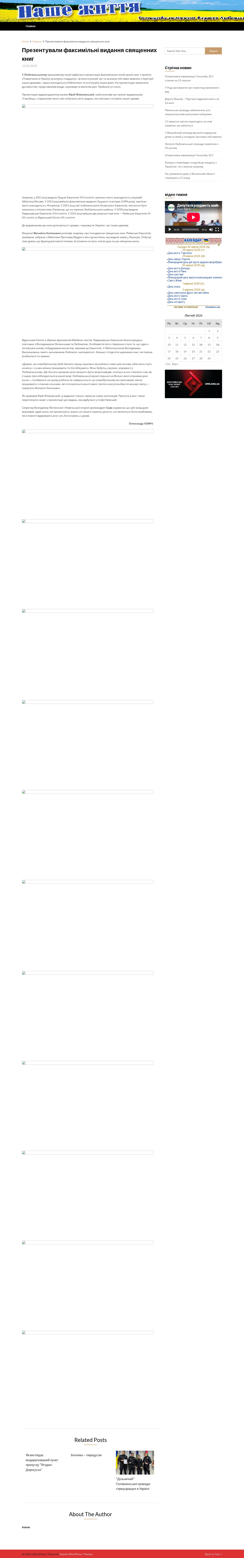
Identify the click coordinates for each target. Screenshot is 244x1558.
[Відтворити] (170, 229)
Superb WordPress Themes (76, 1554)
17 (169, 351)
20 (193, 351)
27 (193, 358)
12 (185, 344)
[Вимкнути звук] (211, 229)
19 (185, 351)
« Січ (167, 363)
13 (193, 344)
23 (217, 351)
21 (200, 351)
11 (176, 344)
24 (169, 358)
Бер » (175, 363)
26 (185, 358)
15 (209, 344)
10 (169, 344)
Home (25, 41)
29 (209, 358)
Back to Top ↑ (213, 1554)
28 (200, 358)
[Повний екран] (217, 229)
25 (176, 358)
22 (209, 351)
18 (176, 351)
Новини (30, 26)
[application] (193, 217)
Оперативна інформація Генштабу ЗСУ (189, 155)
